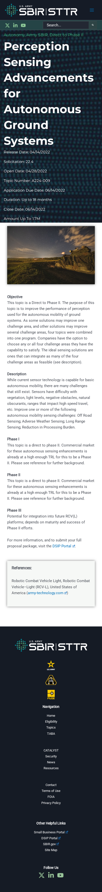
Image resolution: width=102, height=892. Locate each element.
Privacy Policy (51, 803)
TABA (51, 733)
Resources (51, 768)
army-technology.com (45, 593)
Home (51, 715)
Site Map (51, 850)
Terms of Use (51, 791)
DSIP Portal (61, 546)
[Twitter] (7, 25)
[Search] (93, 25)
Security (51, 756)
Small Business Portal (49, 832)
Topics (51, 727)
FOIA (51, 797)
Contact (51, 785)
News (51, 762)
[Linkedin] (15, 25)
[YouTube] (23, 25)
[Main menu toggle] (92, 10)
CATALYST (51, 750)
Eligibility (51, 721)
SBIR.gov (49, 844)
